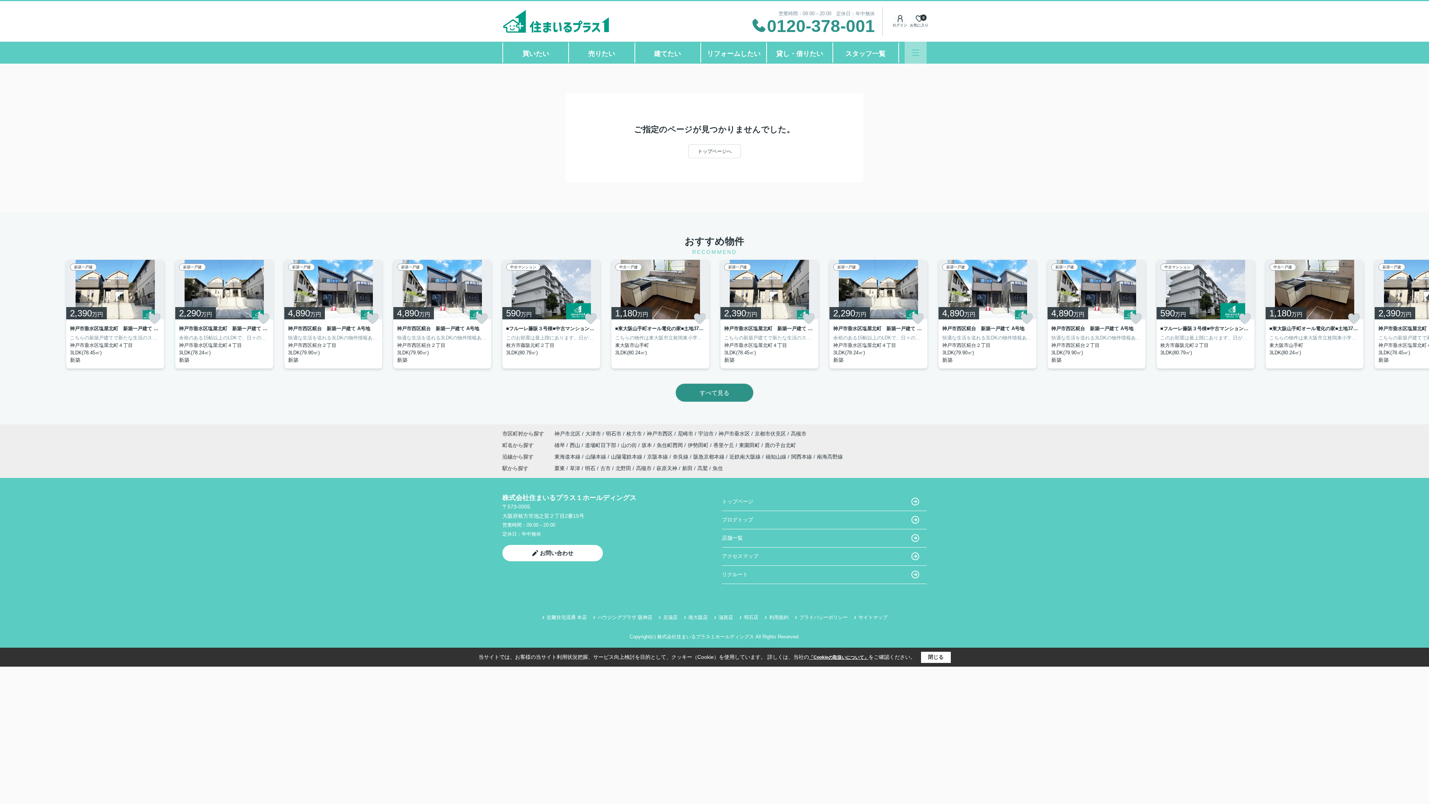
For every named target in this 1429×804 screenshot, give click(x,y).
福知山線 (776, 457)
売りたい (601, 53)
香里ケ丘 (724, 445)
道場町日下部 (601, 445)
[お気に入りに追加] (154, 318)
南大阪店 (698, 617)
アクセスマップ (740, 556)
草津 (575, 468)
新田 (687, 468)
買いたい (535, 53)
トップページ (737, 501)
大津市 (593, 434)
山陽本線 (596, 457)
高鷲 (702, 468)
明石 (590, 468)
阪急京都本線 (709, 457)
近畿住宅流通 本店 (567, 617)
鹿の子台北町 (780, 445)
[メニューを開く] (915, 52)
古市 (605, 468)
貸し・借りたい (799, 53)
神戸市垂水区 (734, 434)
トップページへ (715, 151)
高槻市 (798, 434)
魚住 (718, 468)
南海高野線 (830, 457)
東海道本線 (568, 457)
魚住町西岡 (670, 445)
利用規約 (779, 617)
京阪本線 (658, 457)
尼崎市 (685, 434)
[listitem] (551, 314)
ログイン (899, 25)
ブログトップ (737, 520)
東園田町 (750, 445)
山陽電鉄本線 (627, 457)
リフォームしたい (734, 53)
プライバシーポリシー (823, 617)
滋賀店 (726, 617)
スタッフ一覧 (865, 53)
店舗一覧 (732, 538)
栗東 (559, 468)
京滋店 (670, 617)
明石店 (751, 617)
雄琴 (560, 445)
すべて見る (714, 393)
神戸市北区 (567, 434)
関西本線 (802, 457)
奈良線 (681, 457)
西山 (576, 445)
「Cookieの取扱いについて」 (839, 657)
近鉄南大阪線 (745, 457)
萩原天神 (666, 468)
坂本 (647, 445)
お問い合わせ (556, 553)
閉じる (936, 657)
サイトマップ (873, 617)
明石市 (613, 434)
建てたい (667, 53)
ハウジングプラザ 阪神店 (625, 617)
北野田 (623, 468)
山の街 (629, 445)
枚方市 (634, 434)
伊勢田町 (699, 445)
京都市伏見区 (770, 434)
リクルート (735, 574)
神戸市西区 (660, 434)
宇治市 (706, 434)
